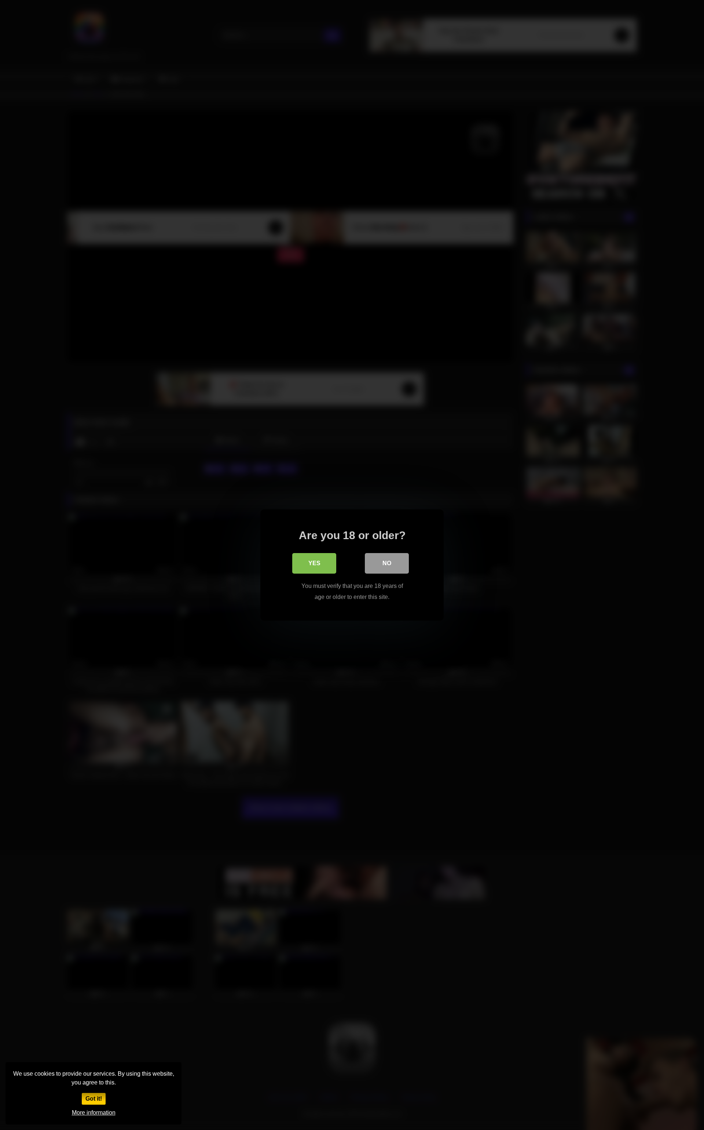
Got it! (93, 1099)
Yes (314, 563)
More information (93, 1112)
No (386, 563)
